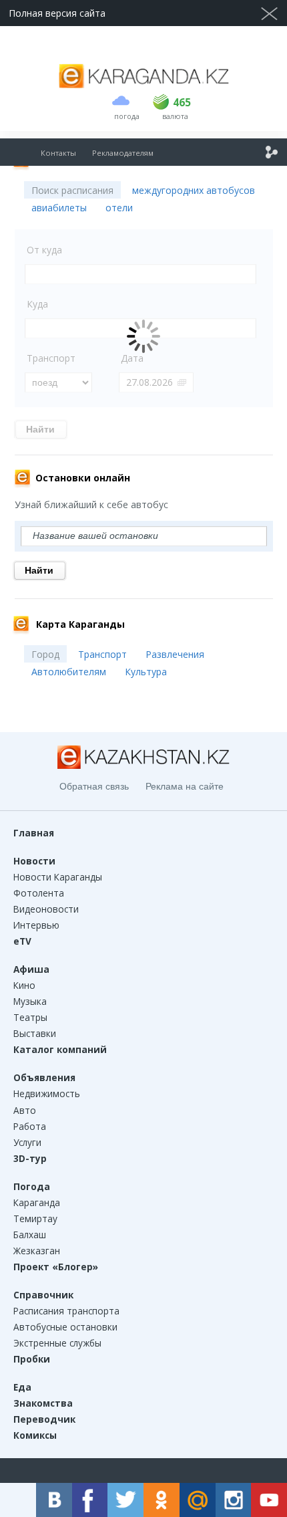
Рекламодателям (123, 153)
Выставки (34, 1033)
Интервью (36, 925)
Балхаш (29, 1234)
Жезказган (36, 1250)
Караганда (36, 1202)
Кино (24, 985)
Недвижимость (46, 1093)
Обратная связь (94, 786)
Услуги (27, 1142)
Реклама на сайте (185, 786)
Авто (24, 1110)
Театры (30, 1017)
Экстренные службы (57, 1342)
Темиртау (35, 1218)
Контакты (58, 153)
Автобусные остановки (65, 1326)
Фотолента (38, 893)
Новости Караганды (57, 876)
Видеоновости (46, 909)
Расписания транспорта (66, 1310)
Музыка (30, 1001)
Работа (29, 1126)
